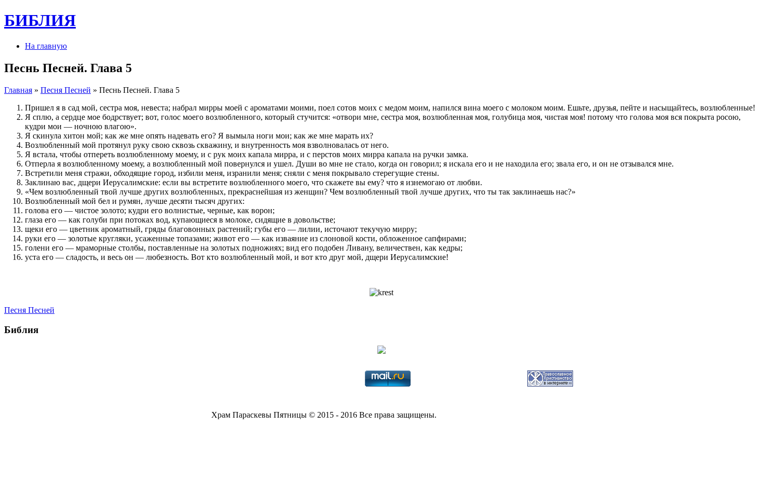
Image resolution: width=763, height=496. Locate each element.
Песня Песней (65, 90)
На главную (46, 46)
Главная (18, 90)
